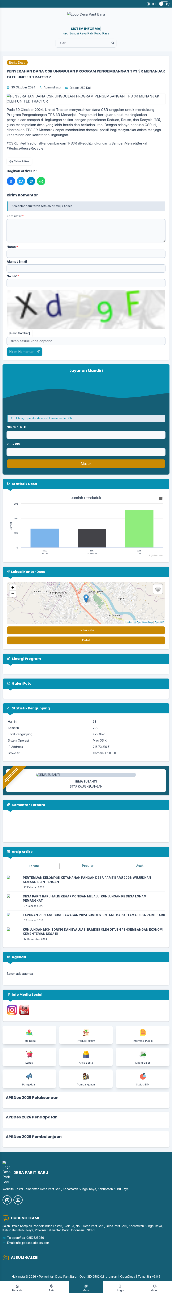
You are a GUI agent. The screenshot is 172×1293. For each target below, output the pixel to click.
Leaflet (128, 622)
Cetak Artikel (22, 161)
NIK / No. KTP (16, 427)
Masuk (86, 464)
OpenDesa (127, 1276)
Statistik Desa (24, 483)
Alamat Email (17, 261)
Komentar (15, 216)
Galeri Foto (21, 683)
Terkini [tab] (34, 866)
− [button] (12, 593)
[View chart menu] (160, 498)
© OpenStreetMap (143, 622)
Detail (86, 640)
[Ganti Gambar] (19, 333)
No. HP (13, 276)
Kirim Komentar (22, 352)
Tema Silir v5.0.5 (149, 1276)
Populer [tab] (87, 865)
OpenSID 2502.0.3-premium (98, 1276)
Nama (12, 247)
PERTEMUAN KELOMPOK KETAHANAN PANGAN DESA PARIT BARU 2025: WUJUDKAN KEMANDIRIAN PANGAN (87, 880)
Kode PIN (13, 444)
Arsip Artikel (22, 851)
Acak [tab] (139, 865)
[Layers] (158, 589)
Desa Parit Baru (66, 1276)
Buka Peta (87, 630)
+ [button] (12, 587)
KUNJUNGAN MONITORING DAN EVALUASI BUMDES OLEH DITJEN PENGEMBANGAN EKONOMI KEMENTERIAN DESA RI (93, 931)
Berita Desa (17, 62)
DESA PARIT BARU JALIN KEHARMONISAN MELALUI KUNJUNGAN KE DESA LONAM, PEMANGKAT (85, 898)
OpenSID (159, 622)
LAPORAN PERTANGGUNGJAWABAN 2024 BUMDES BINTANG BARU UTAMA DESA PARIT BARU (94, 915)
